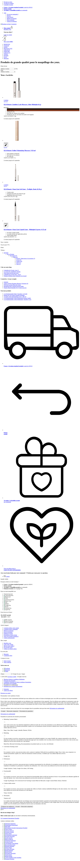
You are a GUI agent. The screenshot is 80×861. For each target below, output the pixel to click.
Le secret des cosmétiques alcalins (12, 271)
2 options (6, 100)
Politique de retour (8, 633)
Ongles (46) (19, 261)
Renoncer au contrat (6, 693)
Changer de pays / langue (18, 674)
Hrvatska (12, 849)
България (12, 845)
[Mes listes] (5, 37)
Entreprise (6, 689)
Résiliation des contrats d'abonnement (13, 686)
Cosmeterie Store (8, 655)
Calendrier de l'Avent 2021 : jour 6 (12, 274)
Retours (9, 15)
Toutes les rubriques (12, 21)
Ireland (10, 856)
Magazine (6, 654)
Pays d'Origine (10, 254)
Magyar (11, 839)
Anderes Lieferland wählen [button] (7, 821)
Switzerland (14, 835)
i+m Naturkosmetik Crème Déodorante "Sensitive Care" (17, 299)
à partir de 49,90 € (18, 7)
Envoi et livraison (8, 632)
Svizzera (12, 832)
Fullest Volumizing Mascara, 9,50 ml (20, 150)
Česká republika (17, 857)
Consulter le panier (8, 4)
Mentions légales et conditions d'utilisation (14, 679)
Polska (10, 847)
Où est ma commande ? (12, 14)
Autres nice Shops (8, 690)
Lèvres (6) (18, 260)
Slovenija (12, 836)
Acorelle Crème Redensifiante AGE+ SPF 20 (15, 296)
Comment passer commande (11, 629)
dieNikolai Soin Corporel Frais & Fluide (14, 286)
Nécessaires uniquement (12, 711)
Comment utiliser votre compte (11, 628)
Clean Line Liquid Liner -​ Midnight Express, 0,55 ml (25, 229)
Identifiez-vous (7, 29)
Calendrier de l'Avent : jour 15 (11, 270)
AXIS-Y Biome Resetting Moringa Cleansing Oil (16, 283)
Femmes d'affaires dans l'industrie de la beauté (15, 276)
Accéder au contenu (9, 3)
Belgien (11, 850)
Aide (5, 13)
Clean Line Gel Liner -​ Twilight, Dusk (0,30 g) (23, 189)
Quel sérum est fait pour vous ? (11, 273)
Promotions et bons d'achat (10, 635)
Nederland (13, 840)
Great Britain (15, 843)
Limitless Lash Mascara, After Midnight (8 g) (22, 104)
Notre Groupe (7, 661)
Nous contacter (10, 20)
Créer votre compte (8, 644)
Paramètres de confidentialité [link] (11, 685)
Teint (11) (18, 262)
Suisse (10, 833)
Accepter (3, 711)
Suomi (10, 854)
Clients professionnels (9, 637)
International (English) (21, 828)
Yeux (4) (18, 264)
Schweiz (12, 830)
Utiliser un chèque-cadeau (10, 648)
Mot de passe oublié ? (9, 646)
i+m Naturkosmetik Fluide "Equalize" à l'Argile (15, 294)
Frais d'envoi (10, 17)
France (10, 829)
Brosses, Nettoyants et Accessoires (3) (25, 258)
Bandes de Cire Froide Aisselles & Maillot (14, 295)
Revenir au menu (8, 2)
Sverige (11, 842)
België (10, 852)
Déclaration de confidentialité (57, 708)
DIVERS (6, 253)
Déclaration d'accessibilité (10, 683)
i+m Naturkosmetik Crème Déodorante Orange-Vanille (17, 298)
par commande (15, 10)
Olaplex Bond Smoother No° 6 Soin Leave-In (15, 287)
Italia (9, 826)
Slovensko (13, 853)
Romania (12, 859)
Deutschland (14, 825)
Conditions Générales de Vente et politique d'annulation (17, 682)
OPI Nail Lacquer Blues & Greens (12, 285)
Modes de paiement (11, 18)
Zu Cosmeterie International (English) (10, 818)
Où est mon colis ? (8, 647)
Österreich (12, 823)
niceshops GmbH (12, 676)
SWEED (6, 282)
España (10, 837)
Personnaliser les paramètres (26, 711)
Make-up (15, 257)
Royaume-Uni (13, 255)
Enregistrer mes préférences (7, 806)
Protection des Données (9, 680)
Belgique (12, 846)
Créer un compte (8, 34)
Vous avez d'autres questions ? (11, 636)
